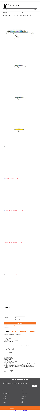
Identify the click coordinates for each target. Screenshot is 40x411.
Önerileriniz (32, 331)
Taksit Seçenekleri (23, 331)
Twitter (22, 399)
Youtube (22, 402)
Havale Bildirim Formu (6, 393)
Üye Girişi (4, 399)
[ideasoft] (15, 410)
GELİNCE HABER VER (20, 323)
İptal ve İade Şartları (24, 393)
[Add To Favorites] (7, 325)
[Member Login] (34, 5)
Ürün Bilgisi (7, 331)
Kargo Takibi (5, 392)
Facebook (22, 398)
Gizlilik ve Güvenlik (23, 392)
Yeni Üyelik (4, 398)
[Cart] (36, 5)
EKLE (34, 385)
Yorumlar (14, 331)
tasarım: (9, 408)
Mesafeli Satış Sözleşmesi (24, 390)
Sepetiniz (4, 402)
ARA (35, 9)
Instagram (22, 401)
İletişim (4, 390)
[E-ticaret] (20, 410)
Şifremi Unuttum (5, 401)
